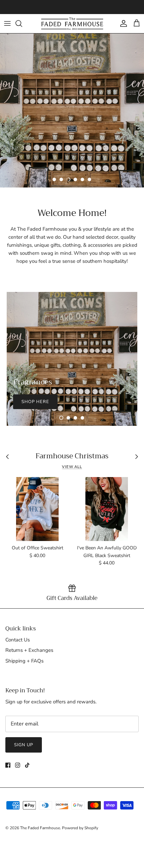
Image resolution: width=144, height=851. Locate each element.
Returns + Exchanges (29, 650)
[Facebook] (7, 765)
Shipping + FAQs (24, 660)
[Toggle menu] (7, 23)
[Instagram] (17, 765)
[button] (54, 179)
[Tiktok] (27, 765)
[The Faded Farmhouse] (72, 23)
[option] (72, 110)
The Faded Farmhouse (40, 828)
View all (72, 466)
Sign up (23, 745)
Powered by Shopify (80, 828)
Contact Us (17, 639)
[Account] (122, 23)
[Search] (22, 23)
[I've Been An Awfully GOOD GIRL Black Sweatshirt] (107, 509)
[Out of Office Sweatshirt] (37, 509)
